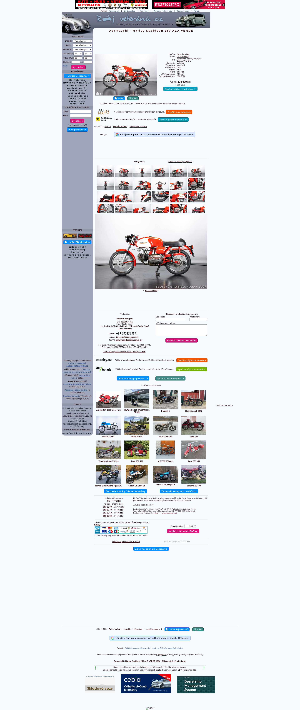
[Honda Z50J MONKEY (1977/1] (108, 484)
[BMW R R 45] (137, 434)
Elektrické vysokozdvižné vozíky (137, 648)
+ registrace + (77, 129)
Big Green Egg (129, 11)
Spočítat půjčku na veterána (180, 89)
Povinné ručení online (76, 390)
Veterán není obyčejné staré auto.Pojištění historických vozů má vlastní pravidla (77, 416)
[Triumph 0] (165, 409)
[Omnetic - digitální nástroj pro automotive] (196, 692)
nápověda (138, 629)
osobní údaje (142, 667)
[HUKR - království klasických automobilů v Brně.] (111, 9)
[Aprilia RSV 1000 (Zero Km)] (108, 408)
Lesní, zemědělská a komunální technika (167, 648)
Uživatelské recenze (138, 127)
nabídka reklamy (153, 629)
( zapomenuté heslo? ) (77, 125)
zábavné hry (77, 252)
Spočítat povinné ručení (170, 378)
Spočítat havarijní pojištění (133, 378)
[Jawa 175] (194, 434)
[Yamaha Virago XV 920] (108, 459)
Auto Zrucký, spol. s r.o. (77, 433)
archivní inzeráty (77, 88)
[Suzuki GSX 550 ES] (136, 484)
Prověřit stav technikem (179, 112)
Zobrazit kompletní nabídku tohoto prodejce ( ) (124, 351)
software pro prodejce (77, 255)
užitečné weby (77, 247)
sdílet (120, 98)
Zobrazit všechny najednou (180, 162)
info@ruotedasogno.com (127, 337)
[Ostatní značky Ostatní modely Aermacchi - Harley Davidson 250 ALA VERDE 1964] (151, 289)
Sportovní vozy (183, 11)
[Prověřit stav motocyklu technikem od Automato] (103, 114)
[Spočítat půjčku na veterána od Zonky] (104, 361)
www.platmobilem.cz (169, 513)
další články (77, 426)
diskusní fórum (77, 91)
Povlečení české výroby (163, 11)
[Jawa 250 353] (194, 459)
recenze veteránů (77, 96)
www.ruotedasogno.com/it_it (128, 340)
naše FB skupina (78, 242)
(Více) (65, 65)
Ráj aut (196, 11)
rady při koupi (77, 99)
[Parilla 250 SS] (108, 434)
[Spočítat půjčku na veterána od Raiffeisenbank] (104, 121)
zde (194, 670)
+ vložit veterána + (77, 76)
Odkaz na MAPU (125, 328)
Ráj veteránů (77, 80)
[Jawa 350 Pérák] (165, 434)
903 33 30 (107, 516)
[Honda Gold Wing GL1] (165, 482)
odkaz (156, 513)
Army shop (144, 11)
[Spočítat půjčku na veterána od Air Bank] (104, 371)
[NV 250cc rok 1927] (194, 409)
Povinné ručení (71, 396)
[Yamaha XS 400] (194, 484)
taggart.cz (162, 655)
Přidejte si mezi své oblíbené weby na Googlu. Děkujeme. (156, 134)
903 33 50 (107, 513)
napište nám (77, 104)
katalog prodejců (77, 85)
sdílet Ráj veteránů (178, 629)
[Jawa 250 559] (137, 459)
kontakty (127, 629)
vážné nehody (77, 250)
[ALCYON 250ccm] (165, 459)
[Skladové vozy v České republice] (100, 692)
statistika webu (77, 257)
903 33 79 (107, 510)
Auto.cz (108, 127)
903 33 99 (107, 507)
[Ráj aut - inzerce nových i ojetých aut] (85, 238)
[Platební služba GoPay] (121, 533)
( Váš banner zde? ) (224, 405)
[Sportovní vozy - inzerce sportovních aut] (69, 238)
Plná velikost (151, 290)
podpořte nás (77, 101)
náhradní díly (77, 93)
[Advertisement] (224, 59)
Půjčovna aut (114, 11)
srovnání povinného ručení (77, 384)
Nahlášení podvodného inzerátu (126, 542)
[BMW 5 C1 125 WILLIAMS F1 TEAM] (137, 408)
